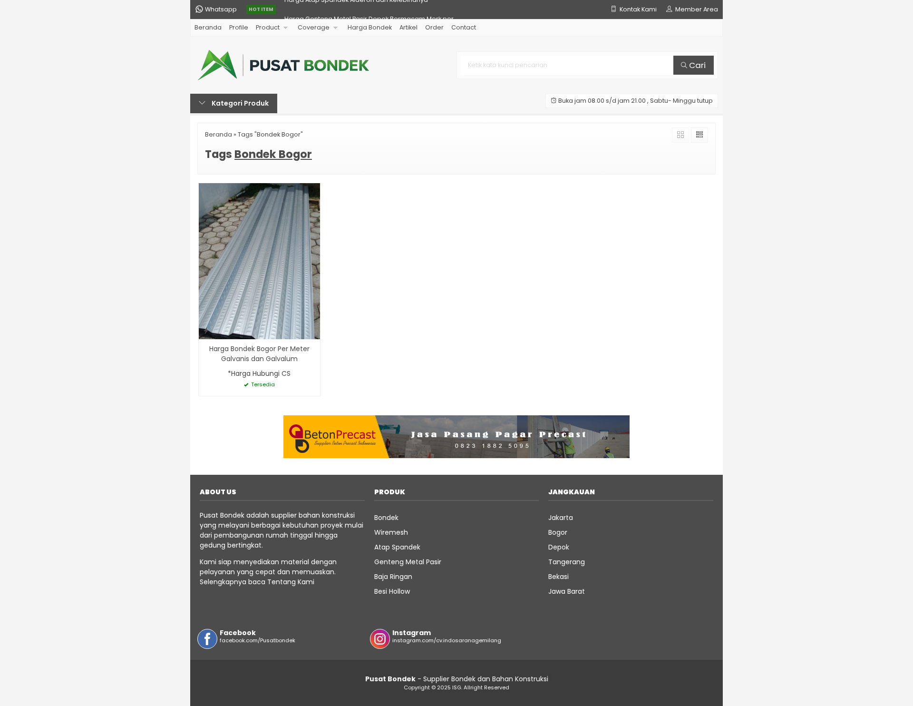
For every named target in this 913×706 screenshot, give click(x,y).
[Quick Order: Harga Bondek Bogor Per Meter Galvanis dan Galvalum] (206, 330)
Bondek (386, 517)
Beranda (208, 27)
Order (434, 27)
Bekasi (558, 576)
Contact (463, 27)
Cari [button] (696, 65)
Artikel (408, 27)
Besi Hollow (392, 591)
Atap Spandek (397, 547)
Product (268, 27)
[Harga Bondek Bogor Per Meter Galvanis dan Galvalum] (259, 260)
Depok (558, 547)
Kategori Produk (239, 103)
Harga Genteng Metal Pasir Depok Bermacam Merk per (369, 9)
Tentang (281, 582)
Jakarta (560, 517)
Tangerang (566, 562)
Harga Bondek (370, 27)
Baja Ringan (393, 576)
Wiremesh (391, 532)
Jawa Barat (566, 591)
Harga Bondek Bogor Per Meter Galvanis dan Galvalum (259, 353)
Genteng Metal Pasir (407, 562)
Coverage (314, 27)
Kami (305, 582)
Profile (238, 27)
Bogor (557, 532)
